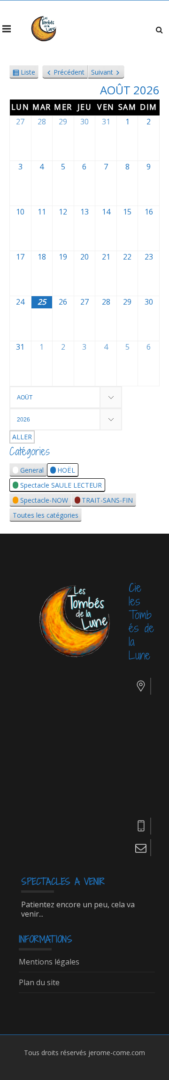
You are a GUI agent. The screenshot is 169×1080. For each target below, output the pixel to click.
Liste (28, 73)
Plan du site (39, 983)
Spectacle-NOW (44, 500)
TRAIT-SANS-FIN (107, 500)
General (32, 470)
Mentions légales (49, 962)
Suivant (102, 72)
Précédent (69, 72)
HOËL (66, 470)
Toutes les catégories (45, 515)
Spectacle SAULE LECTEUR (61, 485)
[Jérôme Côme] (45, 29)
